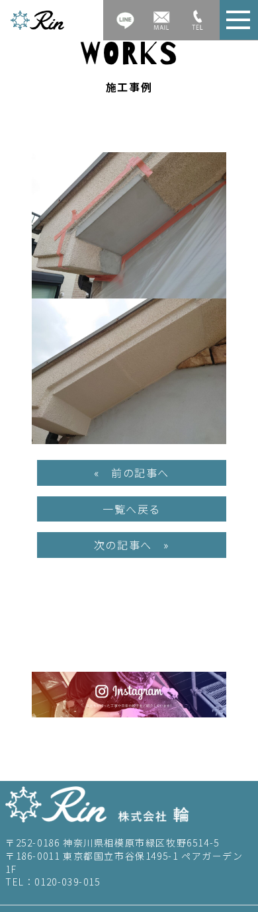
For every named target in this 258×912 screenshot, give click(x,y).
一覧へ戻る (132, 509)
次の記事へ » (131, 545)
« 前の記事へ (131, 472)
